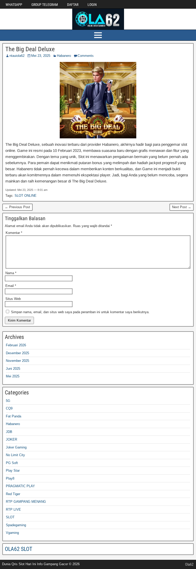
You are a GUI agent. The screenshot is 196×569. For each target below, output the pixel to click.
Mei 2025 (12, 376)
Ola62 (189, 564)
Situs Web (13, 299)
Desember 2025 (17, 353)
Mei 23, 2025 (40, 56)
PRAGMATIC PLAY (20, 486)
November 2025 (17, 361)
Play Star (13, 470)
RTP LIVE (13, 509)
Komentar (14, 233)
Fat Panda (13, 416)
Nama (10, 273)
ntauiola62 (16, 56)
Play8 (10, 478)
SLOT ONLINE (25, 195)
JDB (9, 432)
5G (8, 401)
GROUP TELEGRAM (44, 5)
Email (10, 286)
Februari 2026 (16, 345)
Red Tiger (13, 494)
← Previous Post (17, 207)
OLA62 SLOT (18, 549)
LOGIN (92, 5)
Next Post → (181, 207)
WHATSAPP (14, 5)
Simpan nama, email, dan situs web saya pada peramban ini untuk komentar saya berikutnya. (80, 312)
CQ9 (9, 408)
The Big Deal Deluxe (30, 49)
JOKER (11, 439)
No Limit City (15, 455)
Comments (86, 56)
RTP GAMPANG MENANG (26, 502)
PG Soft (12, 463)
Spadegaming (16, 525)
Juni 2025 (13, 368)
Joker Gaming (16, 447)
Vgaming (12, 533)
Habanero (64, 56)
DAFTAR (72, 5)
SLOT (10, 517)
